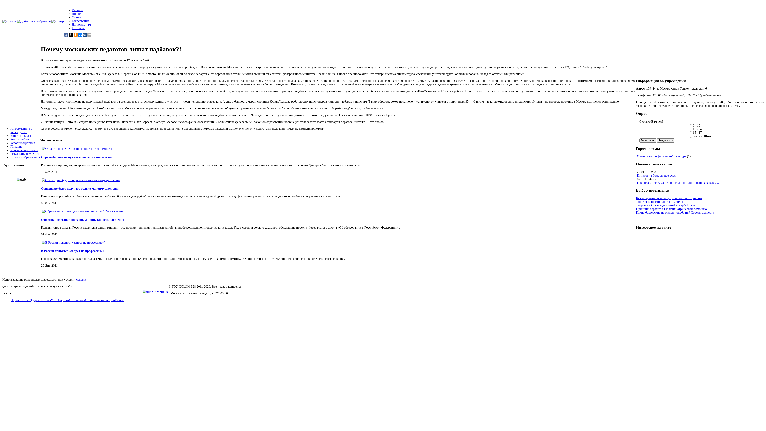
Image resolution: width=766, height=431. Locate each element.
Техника (24, 300)
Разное (119, 300)
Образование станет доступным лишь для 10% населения (82, 219)
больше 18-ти (702, 136)
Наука (15, 300)
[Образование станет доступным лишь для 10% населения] (82, 211)
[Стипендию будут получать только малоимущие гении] (81, 180)
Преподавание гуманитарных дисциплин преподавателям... (678, 182)
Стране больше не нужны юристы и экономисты (76, 157)
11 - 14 (697, 129)
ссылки (81, 279)
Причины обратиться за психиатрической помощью (671, 209)
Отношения (77, 300)
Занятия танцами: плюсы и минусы (660, 201)
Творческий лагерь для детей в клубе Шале (665, 205)
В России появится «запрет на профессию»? (72, 251)
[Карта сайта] (57, 21)
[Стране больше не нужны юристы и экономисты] (77, 148)
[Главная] (9, 21)
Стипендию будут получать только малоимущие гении (80, 188)
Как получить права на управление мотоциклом (669, 198)
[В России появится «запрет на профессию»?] (74, 242)
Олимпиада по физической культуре (661, 156)
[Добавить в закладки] (34, 21)
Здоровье (36, 300)
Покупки (63, 300)
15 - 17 (697, 132)
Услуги (110, 300)
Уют (54, 300)
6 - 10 (696, 125)
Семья (46, 300)
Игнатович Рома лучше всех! (657, 175)
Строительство (95, 300)
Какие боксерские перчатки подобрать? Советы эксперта (675, 212)
